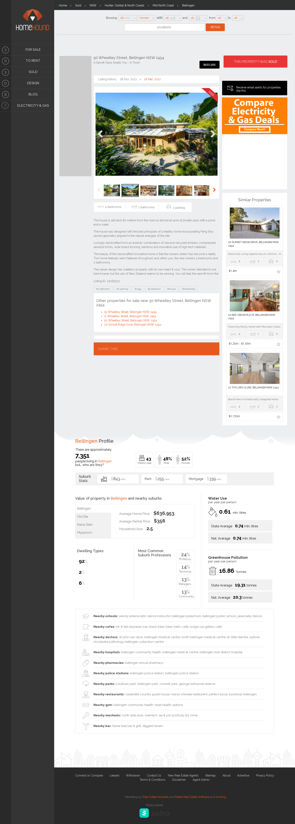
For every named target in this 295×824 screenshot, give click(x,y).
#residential (188, 288)
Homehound (5, 22)
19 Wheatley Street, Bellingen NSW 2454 (130, 312)
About (226, 775)
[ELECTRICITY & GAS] (5, 105)
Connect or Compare (89, 775)
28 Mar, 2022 (152, 79)
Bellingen (188, 5)
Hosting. (221, 797)
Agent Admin (201, 779)
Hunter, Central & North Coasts (124, 5)
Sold (78, 5)
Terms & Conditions (152, 779)
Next (215, 193)
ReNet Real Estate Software (192, 797)
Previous (99, 193)
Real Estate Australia (155, 797)
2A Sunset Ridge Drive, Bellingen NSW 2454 (132, 324)
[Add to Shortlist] (278, 271)
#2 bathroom (103, 288)
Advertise (243, 775)
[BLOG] (5, 94)
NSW (93, 5)
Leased (114, 775)
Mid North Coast (163, 5)
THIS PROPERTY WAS (255, 62)
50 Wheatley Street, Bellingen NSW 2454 (130, 320)
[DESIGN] (5, 83)
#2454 (138, 288)
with (160, 18)
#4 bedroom (154, 288)
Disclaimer (179, 779)
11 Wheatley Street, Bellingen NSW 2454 (130, 316)
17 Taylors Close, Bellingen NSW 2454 (253, 387)
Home (63, 5)
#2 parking (122, 288)
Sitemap (210, 775)
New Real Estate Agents (183, 775)
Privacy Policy (265, 775)
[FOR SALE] (5, 49)
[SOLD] (5, 72)
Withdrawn (133, 775)
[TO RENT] (5, 61)
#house (171, 288)
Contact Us (154, 775)
